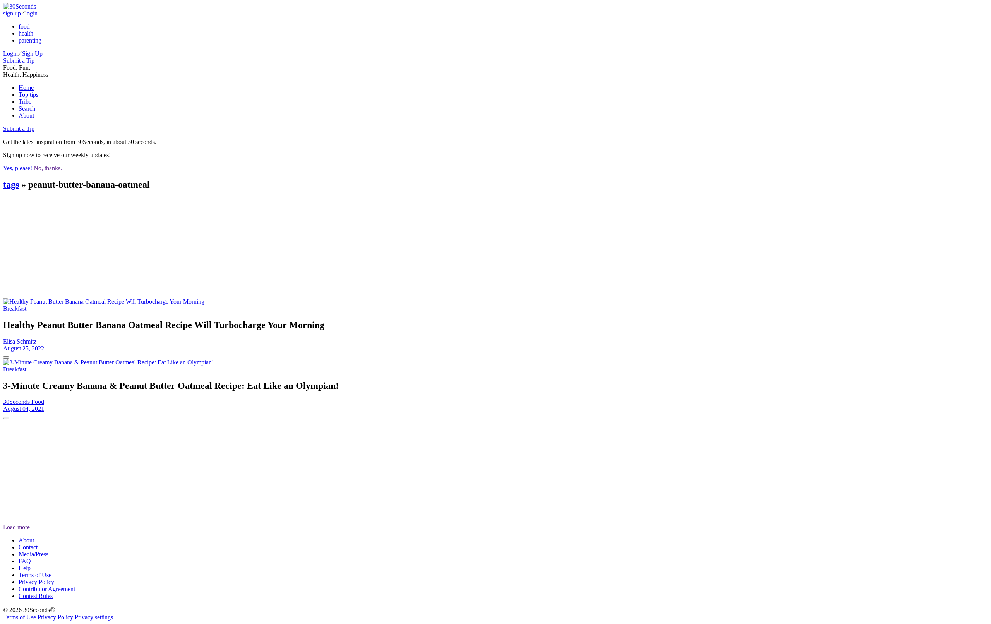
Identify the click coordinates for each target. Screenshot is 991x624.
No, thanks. (48, 168)
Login (10, 53)
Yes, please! (17, 168)
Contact (28, 547)
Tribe (25, 101)
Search (27, 108)
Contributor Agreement (47, 589)
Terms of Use (35, 575)
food (24, 26)
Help (25, 568)
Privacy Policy (36, 582)
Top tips (28, 94)
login (31, 13)
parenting (30, 40)
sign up (12, 13)
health (26, 33)
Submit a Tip (18, 60)
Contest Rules (36, 596)
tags (11, 185)
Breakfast (14, 308)
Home (26, 87)
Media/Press (33, 554)
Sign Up (32, 53)
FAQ (25, 561)
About (26, 115)
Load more (16, 527)
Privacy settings (94, 617)
